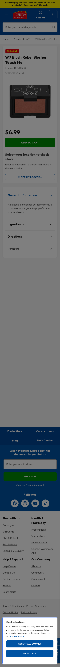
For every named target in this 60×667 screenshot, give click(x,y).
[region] (29, 640)
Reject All (29, 653)
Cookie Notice (17, 636)
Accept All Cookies (30, 643)
